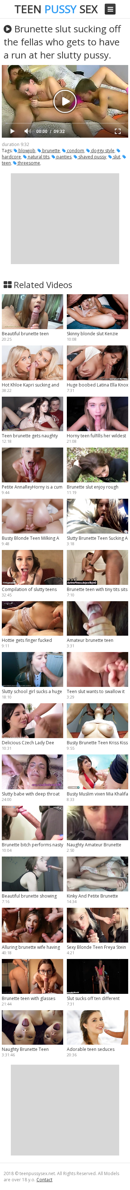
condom (75, 150)
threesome (28, 163)
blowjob (26, 150)
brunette (50, 150)
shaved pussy (91, 157)
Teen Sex (56, 8)
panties (63, 157)
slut (116, 157)
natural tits (38, 157)
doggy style (102, 150)
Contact (44, 1180)
